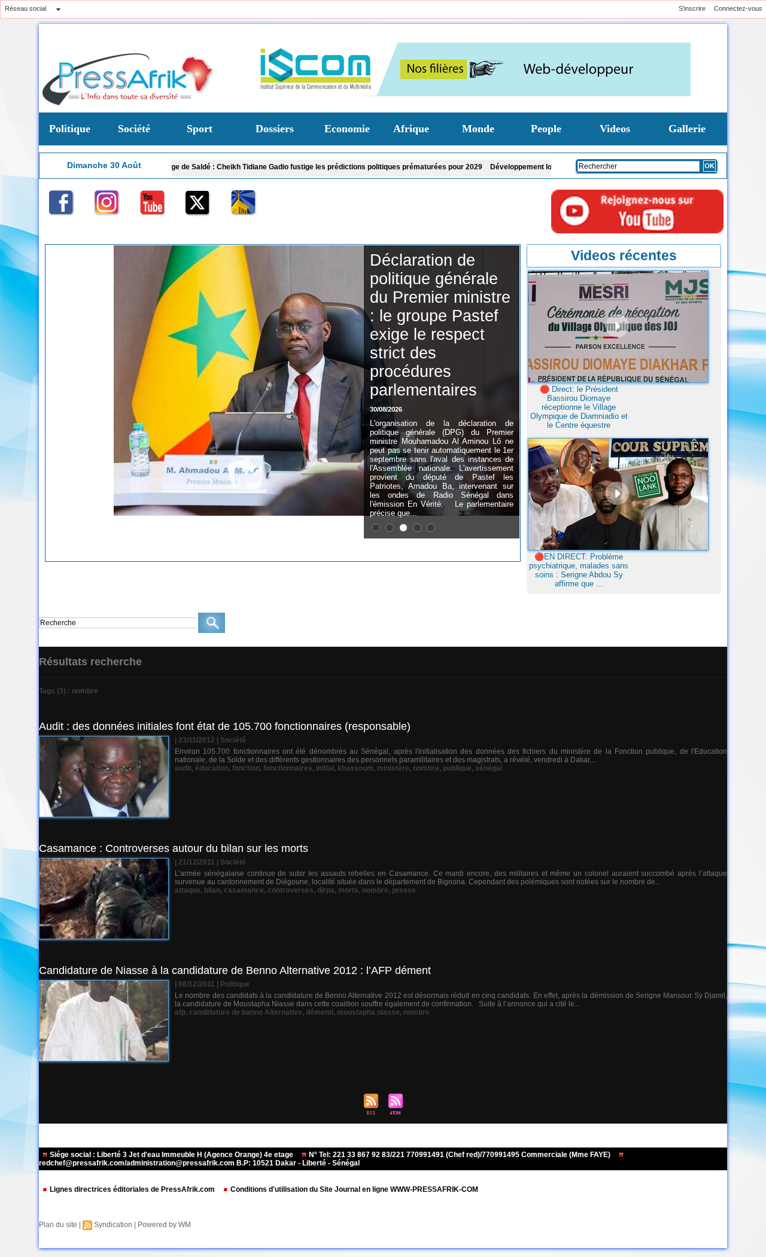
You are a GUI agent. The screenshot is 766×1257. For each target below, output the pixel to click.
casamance (244, 890)
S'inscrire (692, 8)
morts (348, 890)
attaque (187, 890)
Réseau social (25, 8)
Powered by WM (164, 1225)
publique (457, 768)
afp (180, 1012)
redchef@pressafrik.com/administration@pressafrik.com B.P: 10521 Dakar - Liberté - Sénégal (199, 1163)
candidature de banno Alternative (245, 1012)
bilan (212, 890)
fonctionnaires (287, 768)
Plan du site (58, 1225)
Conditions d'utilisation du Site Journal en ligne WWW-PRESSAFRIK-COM (353, 1189)
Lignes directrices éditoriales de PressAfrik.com (132, 1189)
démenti (319, 1012)
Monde (478, 129)
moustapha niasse (368, 1012)
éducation (212, 768)
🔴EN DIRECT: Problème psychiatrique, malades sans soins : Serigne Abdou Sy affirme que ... (578, 570)
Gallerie (687, 129)
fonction (246, 768)
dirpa (326, 890)
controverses (291, 890)
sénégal (488, 768)
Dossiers (275, 129)
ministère (393, 768)
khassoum (355, 768)
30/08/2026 (386, 409)
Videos (615, 129)
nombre (426, 768)
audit (183, 768)
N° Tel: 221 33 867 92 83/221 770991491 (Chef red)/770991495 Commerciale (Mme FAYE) (459, 1155)
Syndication (113, 1225)
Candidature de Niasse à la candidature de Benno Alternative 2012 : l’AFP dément (235, 970)
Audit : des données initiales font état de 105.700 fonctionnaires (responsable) (225, 726)
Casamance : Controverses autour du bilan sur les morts (173, 848)
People (546, 129)
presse (404, 890)
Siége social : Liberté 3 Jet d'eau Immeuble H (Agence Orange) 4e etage (171, 1155)
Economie (347, 129)
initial (325, 768)
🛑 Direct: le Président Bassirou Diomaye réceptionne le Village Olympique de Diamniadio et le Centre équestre (579, 407)
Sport (199, 129)
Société (134, 129)
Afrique (411, 129)
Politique (69, 129)
